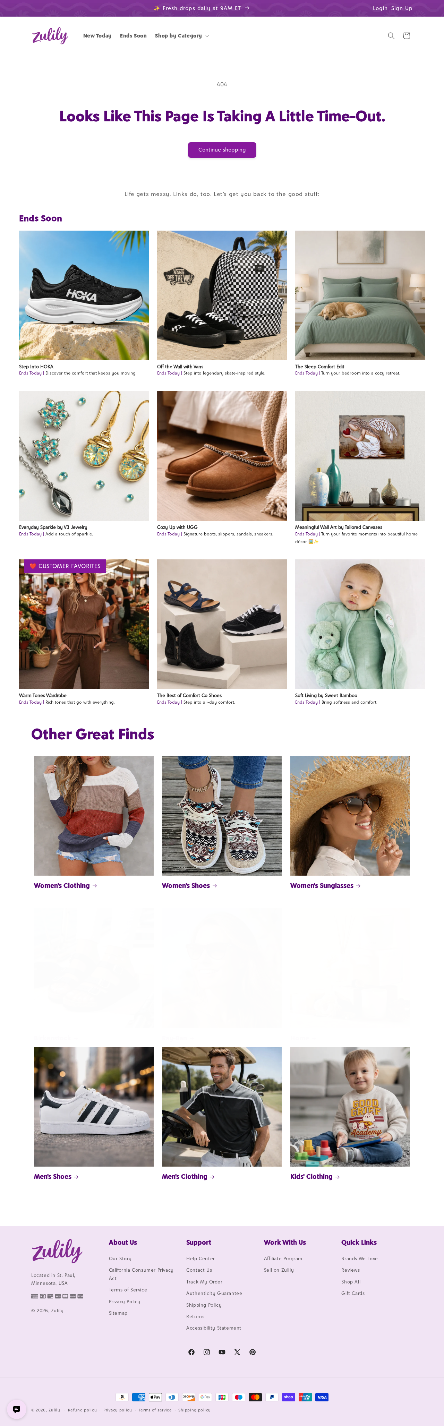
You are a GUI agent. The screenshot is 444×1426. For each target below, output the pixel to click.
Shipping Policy (204, 1305)
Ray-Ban (174, 1038)
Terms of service (155, 1410)
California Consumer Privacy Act (141, 1274)
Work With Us (285, 1242)
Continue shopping (222, 149)
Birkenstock (52, 1038)
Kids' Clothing (311, 1176)
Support (198, 1242)
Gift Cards (353, 1293)
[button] (181, 35)
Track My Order (204, 1282)
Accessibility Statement (213, 1328)
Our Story (120, 1258)
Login (380, 8)
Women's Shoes (186, 885)
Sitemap (118, 1313)
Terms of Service (128, 1289)
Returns (195, 1316)
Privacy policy (117, 1410)
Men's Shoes (52, 1176)
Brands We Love (359, 1258)
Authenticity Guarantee (214, 1293)
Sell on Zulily (279, 1270)
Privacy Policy (124, 1301)
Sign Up (402, 8)
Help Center (200, 1258)
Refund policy (82, 1410)
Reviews (350, 1270)
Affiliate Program (283, 1258)
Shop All (350, 1282)
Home (299, 1038)
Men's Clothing (184, 1176)
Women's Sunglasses (321, 885)
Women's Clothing (62, 885)
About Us (123, 1242)
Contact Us (199, 1270)
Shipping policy (194, 1410)
